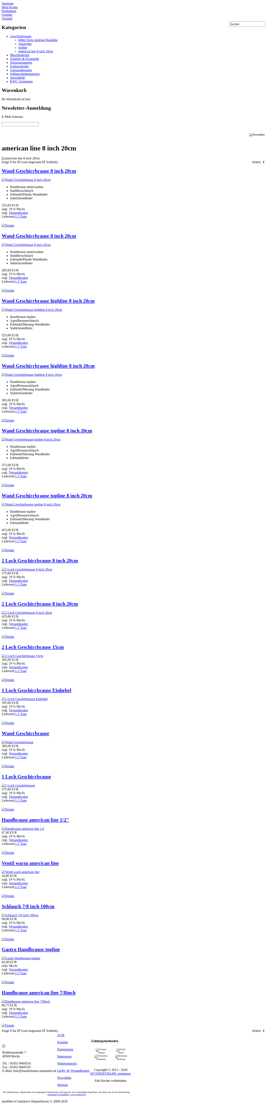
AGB (60, 1035)
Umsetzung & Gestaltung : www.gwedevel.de (67, 1094)
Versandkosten (18, 213)
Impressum (64, 1056)
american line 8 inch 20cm (35, 51)
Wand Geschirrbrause (25, 733)
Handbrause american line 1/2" (35, 820)
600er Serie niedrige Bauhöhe (38, 40)
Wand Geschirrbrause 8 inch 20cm (39, 171)
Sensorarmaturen (21, 62)
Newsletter (64, 1078)
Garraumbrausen (21, 70)
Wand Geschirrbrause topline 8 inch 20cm (47, 430)
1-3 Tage (21, 216)
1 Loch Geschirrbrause (26, 776)
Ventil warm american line (30, 863)
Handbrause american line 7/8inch (39, 992)
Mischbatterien (19, 55)
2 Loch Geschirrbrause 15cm (33, 647)
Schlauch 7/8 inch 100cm (28, 906)
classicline (25, 44)
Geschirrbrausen (20, 36)
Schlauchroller (19, 66)
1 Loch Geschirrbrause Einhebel (36, 690)
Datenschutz (65, 1049)
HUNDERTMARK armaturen (110, 1073)
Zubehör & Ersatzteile (24, 59)
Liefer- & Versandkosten (73, 1070)
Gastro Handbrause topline (31, 949)
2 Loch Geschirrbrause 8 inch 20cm (40, 560)
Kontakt (62, 1042)
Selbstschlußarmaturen (25, 74)
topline (22, 47)
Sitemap (62, 1085)
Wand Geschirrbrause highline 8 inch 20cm (48, 301)
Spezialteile (17, 77)
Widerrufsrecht (67, 1063)
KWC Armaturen (21, 81)
